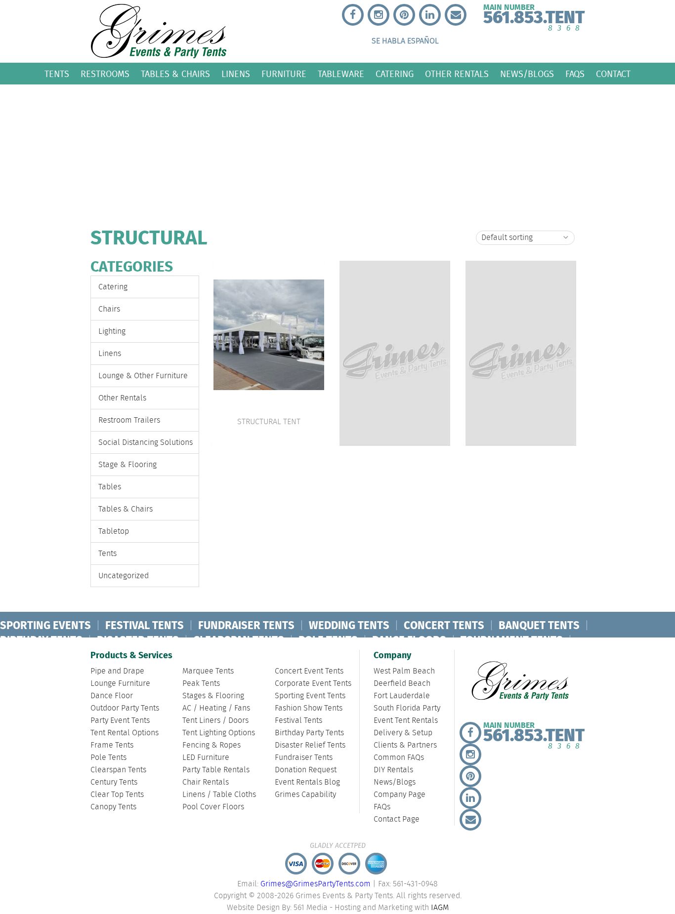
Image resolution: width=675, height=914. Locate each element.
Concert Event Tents (309, 671)
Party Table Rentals (216, 770)
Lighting (112, 331)
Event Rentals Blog (307, 782)
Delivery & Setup (403, 733)
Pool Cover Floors (213, 807)
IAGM (440, 908)
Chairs (109, 309)
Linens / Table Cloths (219, 795)
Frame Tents (111, 745)
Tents (56, 73)
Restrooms (105, 73)
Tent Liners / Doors (215, 721)
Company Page (399, 795)
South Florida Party (407, 708)
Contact (613, 73)
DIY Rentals (393, 770)
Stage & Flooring (127, 465)
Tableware (341, 73)
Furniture (283, 73)
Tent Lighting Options (218, 733)
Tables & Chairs (175, 73)
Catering (395, 73)
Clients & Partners (405, 745)
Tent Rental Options (124, 733)
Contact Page (397, 819)
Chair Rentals (205, 782)
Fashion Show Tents (308, 708)
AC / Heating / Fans (216, 708)
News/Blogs (527, 73)
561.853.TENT (534, 15)
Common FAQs (399, 758)
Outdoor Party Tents (124, 708)
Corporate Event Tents (313, 683)
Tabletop (113, 531)
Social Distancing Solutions (145, 443)
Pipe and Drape (117, 671)
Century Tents (113, 782)
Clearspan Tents (118, 770)
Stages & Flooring (213, 696)
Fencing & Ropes (211, 745)
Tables (109, 487)
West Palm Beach (404, 671)
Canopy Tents (113, 807)
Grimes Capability (305, 795)
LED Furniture (205, 758)
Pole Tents (108, 758)
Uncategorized (123, 576)
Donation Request (306, 770)
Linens (235, 73)
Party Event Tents (120, 721)
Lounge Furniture (120, 683)
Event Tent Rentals (406, 721)
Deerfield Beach (402, 683)
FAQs (575, 73)
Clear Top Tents (117, 795)
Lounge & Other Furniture (143, 376)
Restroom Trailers (129, 420)
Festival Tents (298, 721)
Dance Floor (111, 696)
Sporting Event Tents (310, 696)
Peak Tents (201, 683)
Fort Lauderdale (402, 696)
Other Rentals (457, 73)
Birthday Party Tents (309, 733)
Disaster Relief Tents (310, 745)
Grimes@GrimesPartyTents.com (315, 884)
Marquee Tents (208, 671)
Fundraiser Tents (304, 758)
